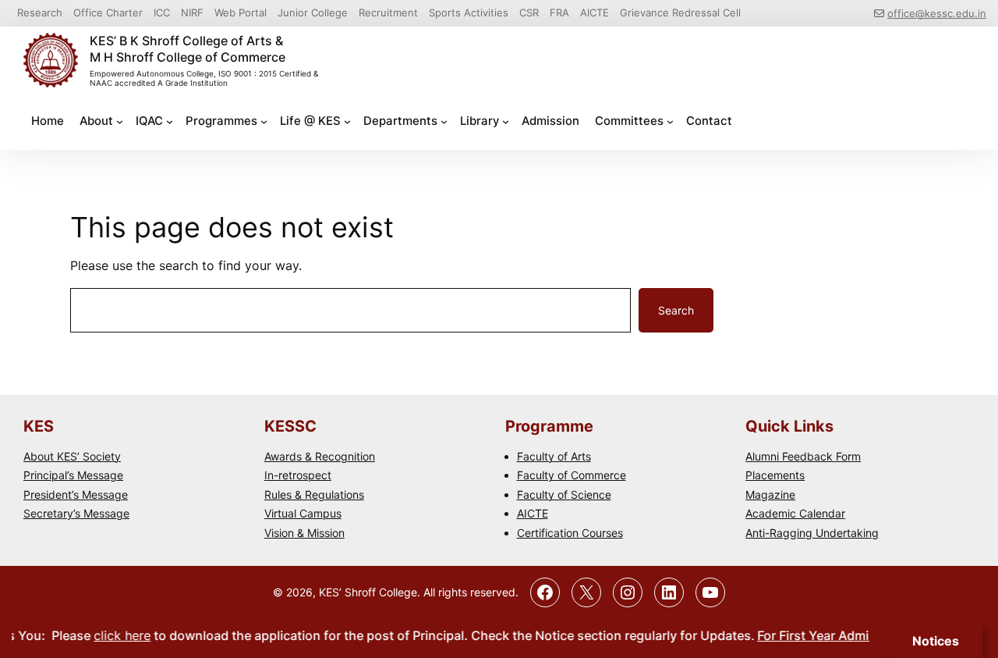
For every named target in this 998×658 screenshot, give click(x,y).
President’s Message (75, 494)
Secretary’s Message (76, 513)
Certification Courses (570, 532)
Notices (935, 641)
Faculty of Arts (554, 456)
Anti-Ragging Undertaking (812, 532)
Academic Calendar (795, 513)
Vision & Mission (304, 532)
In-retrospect (297, 475)
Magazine (770, 494)
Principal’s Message (73, 475)
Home (47, 120)
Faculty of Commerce (571, 475)
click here (114, 635)
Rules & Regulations (314, 494)
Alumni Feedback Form (803, 456)
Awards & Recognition (319, 456)
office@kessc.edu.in (936, 13)
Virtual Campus (303, 513)
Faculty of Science (564, 494)
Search (676, 310)
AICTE (532, 513)
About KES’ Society (72, 456)
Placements (775, 475)
